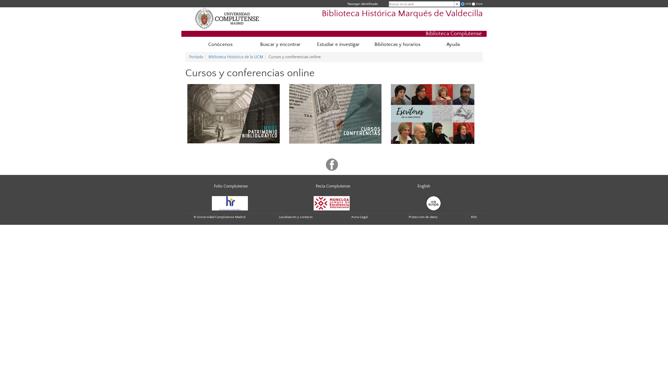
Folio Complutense (231, 186)
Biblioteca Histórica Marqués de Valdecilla (402, 14)
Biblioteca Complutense (454, 34)
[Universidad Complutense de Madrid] (227, 18)
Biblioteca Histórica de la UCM (235, 57)
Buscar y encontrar (280, 44)
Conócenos (220, 44)
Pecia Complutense (333, 186)
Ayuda (453, 44)
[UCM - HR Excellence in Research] (230, 203)
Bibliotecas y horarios (397, 44)
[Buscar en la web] (457, 4)
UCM (468, 3)
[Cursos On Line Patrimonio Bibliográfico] (234, 113)
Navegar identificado (363, 4)
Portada (196, 57)
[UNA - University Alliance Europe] (433, 203)
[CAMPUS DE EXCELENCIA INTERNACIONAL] (332, 203)
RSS (474, 217)
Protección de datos (423, 217)
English (424, 186)
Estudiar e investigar (338, 44)
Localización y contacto (296, 217)
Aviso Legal (359, 217)
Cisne (479, 3)
